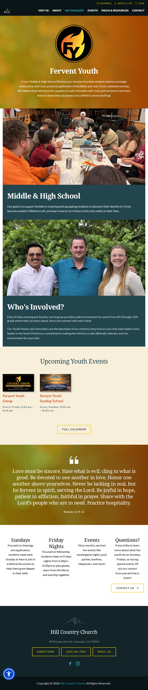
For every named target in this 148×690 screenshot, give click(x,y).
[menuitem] (43, 10)
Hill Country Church (74, 631)
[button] (9, 674)
